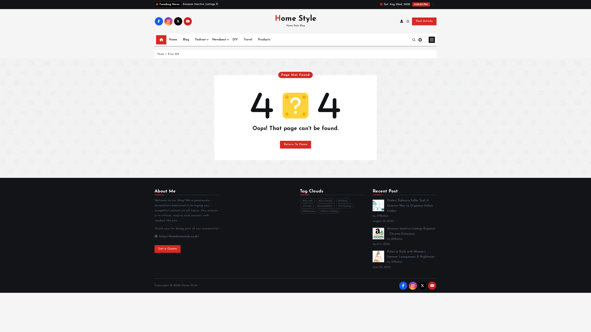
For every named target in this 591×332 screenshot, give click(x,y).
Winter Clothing (330, 211)
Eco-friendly (326, 201)
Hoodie (308, 206)
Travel (248, 39)
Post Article (424, 21)
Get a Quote (167, 248)
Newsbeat (219, 39)
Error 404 (173, 54)
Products (264, 39)
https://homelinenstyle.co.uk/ (178, 236)
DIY (235, 39)
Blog (186, 39)
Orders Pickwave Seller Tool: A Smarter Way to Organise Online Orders (410, 205)
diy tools (308, 201)
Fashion (200, 39)
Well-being (309, 211)
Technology (345, 206)
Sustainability (325, 206)
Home (173, 39)
